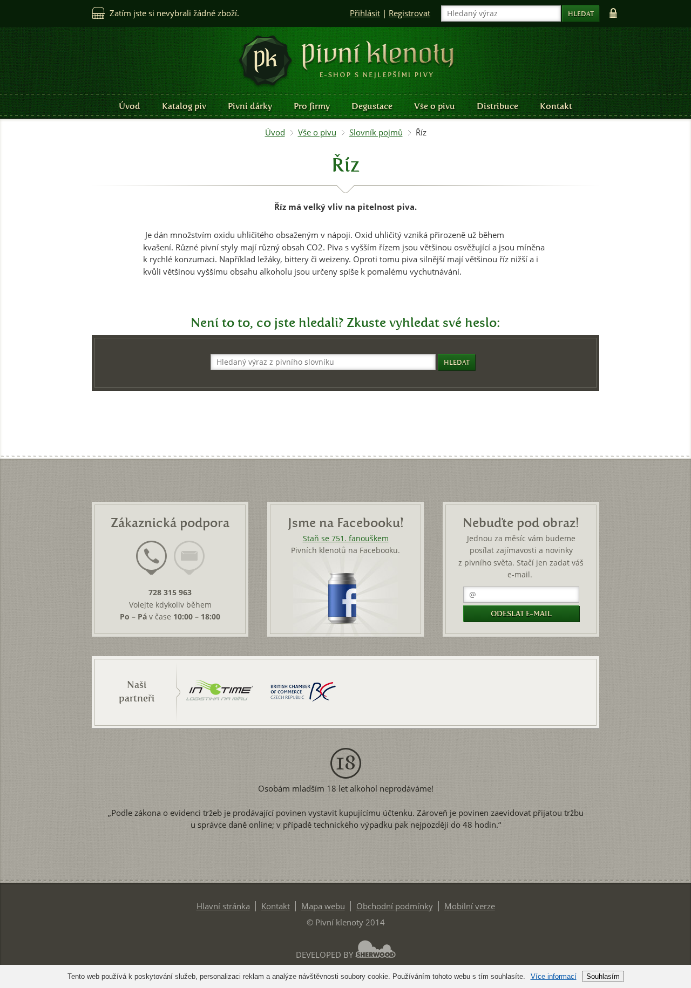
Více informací (554, 976)
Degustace (371, 106)
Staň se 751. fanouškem (346, 538)
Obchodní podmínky (394, 906)
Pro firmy (312, 106)
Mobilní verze (469, 906)
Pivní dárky (250, 106)
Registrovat (409, 13)
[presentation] (151, 558)
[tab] (151, 564)
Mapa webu (323, 906)
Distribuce (497, 106)
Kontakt (556, 106)
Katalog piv (184, 106)
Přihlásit (365, 13)
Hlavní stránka (223, 906)
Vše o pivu (434, 106)
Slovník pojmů (376, 132)
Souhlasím (603, 976)
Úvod (129, 106)
